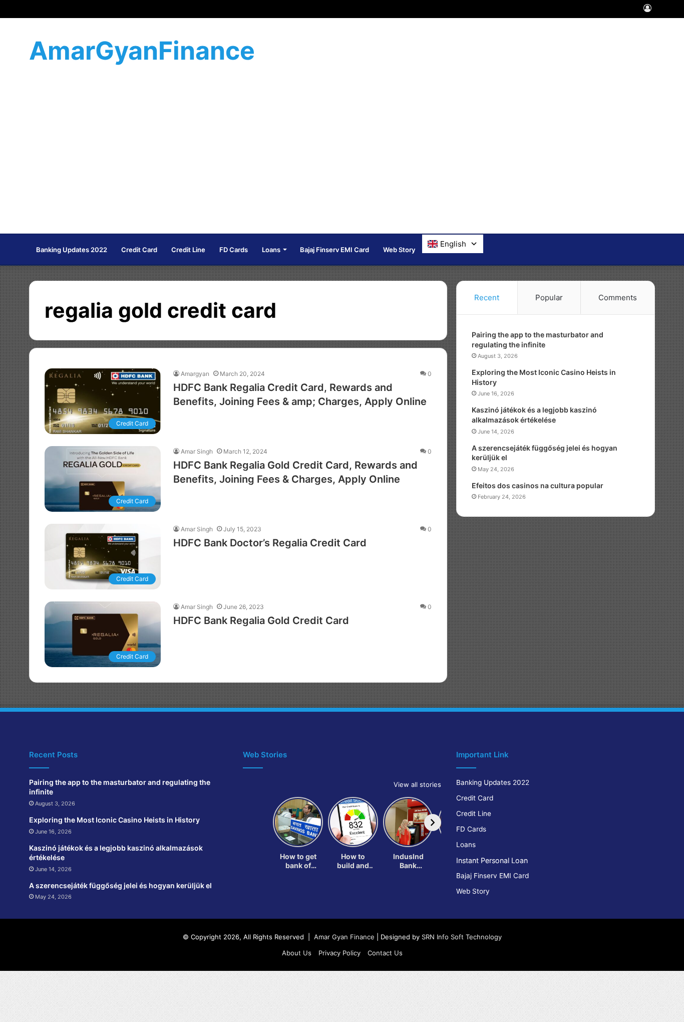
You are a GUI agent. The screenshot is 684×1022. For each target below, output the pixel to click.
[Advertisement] (342, 158)
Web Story (399, 250)
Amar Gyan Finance (344, 937)
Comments (617, 297)
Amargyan (195, 373)
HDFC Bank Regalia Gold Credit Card (261, 621)
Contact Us (385, 953)
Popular (549, 297)
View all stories (417, 784)
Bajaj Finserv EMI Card (334, 250)
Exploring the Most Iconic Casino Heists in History (114, 819)
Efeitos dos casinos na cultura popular (537, 485)
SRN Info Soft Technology (462, 937)
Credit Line (188, 250)
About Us (296, 953)
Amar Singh (197, 451)
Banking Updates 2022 (71, 250)
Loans (271, 250)
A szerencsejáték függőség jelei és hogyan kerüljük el (120, 885)
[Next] (432, 822)
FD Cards (233, 250)
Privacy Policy (339, 953)
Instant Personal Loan (492, 860)
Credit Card (139, 250)
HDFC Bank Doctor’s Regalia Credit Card (270, 543)
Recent (486, 297)
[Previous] (251, 822)
